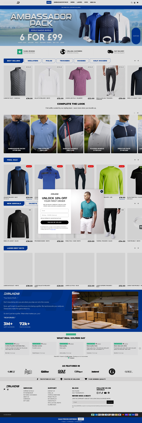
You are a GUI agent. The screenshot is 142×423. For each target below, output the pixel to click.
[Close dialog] (101, 191)
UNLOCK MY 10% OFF (55, 222)
